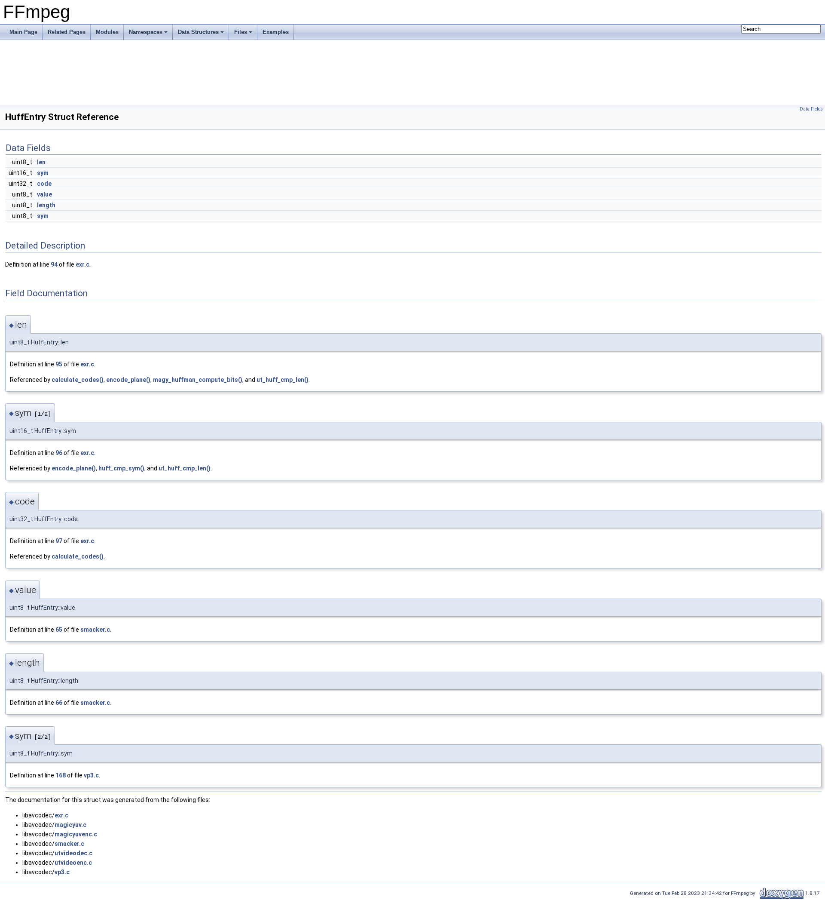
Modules (107, 32)
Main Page (23, 32)
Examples (276, 32)
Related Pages (67, 32)
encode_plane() (128, 379)
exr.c (82, 264)
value (44, 194)
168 (60, 775)
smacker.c (95, 629)
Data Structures (198, 32)
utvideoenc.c (73, 862)
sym (43, 172)
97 (58, 541)
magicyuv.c (70, 824)
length (46, 205)
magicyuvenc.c (76, 834)
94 (54, 264)
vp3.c (91, 775)
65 (58, 629)
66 (58, 702)
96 (58, 452)
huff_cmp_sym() (121, 468)
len (41, 162)
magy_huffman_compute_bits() (197, 379)
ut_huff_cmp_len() (283, 379)
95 (58, 364)
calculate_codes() (78, 379)
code (44, 183)
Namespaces (145, 32)
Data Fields (811, 109)
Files (240, 32)
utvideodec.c (73, 853)
